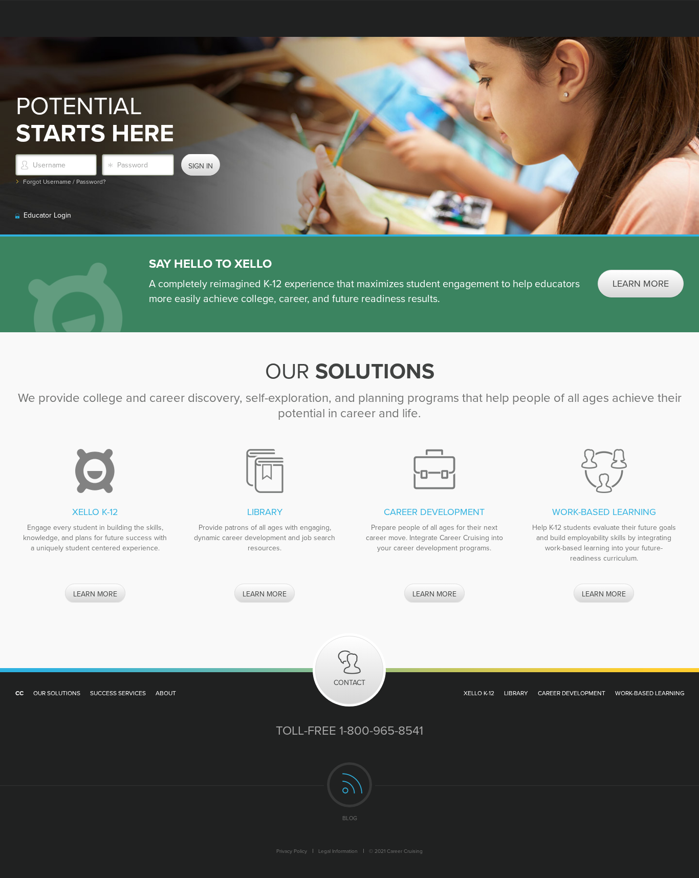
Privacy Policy (291, 850)
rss (349, 784)
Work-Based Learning (650, 693)
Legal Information (338, 850)
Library (516, 693)
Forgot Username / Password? (64, 181)
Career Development (571, 693)
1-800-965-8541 (381, 730)
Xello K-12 (479, 693)
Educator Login (47, 215)
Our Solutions (56, 693)
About (166, 693)
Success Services (118, 693)
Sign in (200, 166)
